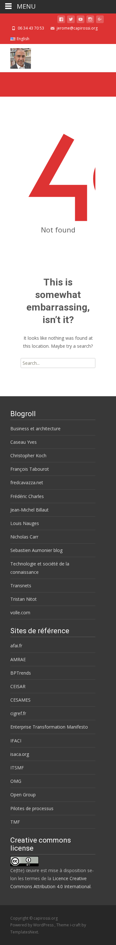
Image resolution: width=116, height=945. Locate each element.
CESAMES (20, 700)
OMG (15, 781)
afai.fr (16, 646)
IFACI (15, 741)
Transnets (20, 585)
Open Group (23, 795)
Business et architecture (35, 428)
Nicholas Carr (24, 537)
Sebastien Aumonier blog (36, 550)
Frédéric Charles (27, 496)
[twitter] (71, 20)
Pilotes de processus (31, 808)
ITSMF (17, 768)
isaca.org (19, 754)
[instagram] (90, 20)
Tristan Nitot (23, 599)
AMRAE (18, 659)
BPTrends (20, 673)
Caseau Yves (23, 442)
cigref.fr (18, 713)
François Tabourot (29, 469)
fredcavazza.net (26, 482)
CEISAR (17, 686)
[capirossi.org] (15, 57)
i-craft (76, 925)
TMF (15, 822)
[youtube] (80, 20)
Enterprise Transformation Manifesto (49, 727)
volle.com (20, 612)
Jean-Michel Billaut (29, 510)
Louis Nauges (24, 523)
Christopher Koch (28, 455)
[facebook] (61, 20)
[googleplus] (100, 20)
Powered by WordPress (32, 925)
